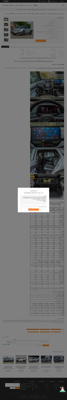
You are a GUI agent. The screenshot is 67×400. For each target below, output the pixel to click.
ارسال (33, 209)
